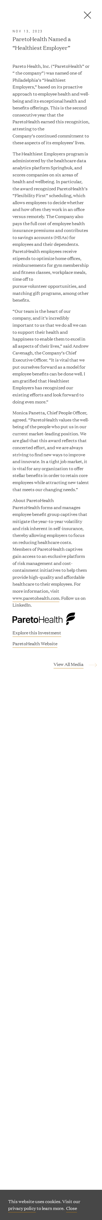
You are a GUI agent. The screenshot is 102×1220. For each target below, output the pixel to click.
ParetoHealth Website (35, 644)
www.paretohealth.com (36, 598)
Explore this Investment (37, 632)
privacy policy (22, 1208)
